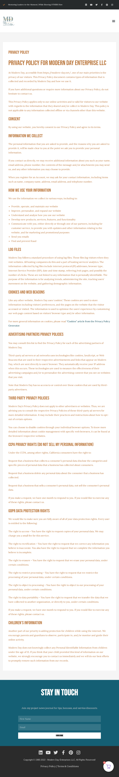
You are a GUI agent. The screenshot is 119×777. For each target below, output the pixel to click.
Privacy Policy (48, 766)
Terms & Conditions (68, 766)
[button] (113, 21)
